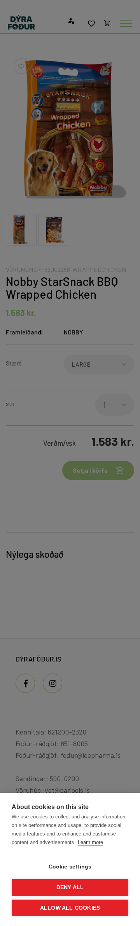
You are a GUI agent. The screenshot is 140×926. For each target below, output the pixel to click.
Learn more (90, 842)
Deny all (70, 887)
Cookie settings (70, 867)
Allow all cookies (70, 908)
